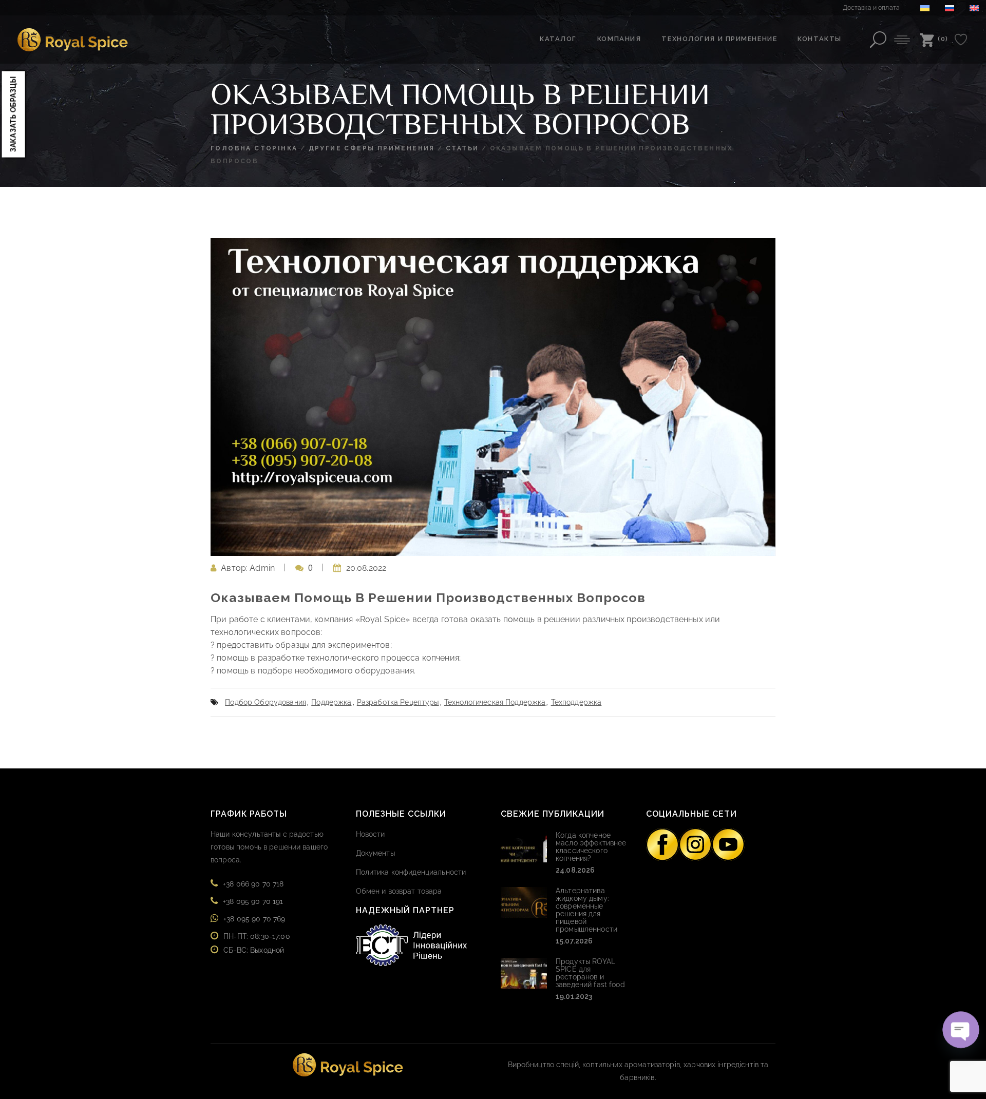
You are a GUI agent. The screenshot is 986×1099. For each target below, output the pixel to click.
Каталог (558, 39)
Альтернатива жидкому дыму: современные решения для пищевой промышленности (586, 909)
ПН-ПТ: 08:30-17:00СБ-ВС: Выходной (256, 943)
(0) (943, 39)
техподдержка (576, 702)
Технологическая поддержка (495, 702)
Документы (375, 853)
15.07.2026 (574, 941)
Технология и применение (719, 39)
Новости (370, 834)
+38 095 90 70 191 (253, 901)
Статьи (462, 148)
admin (262, 568)
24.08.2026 (575, 870)
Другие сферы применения (372, 148)
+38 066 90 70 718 (253, 884)
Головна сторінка (254, 148)
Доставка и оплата (871, 7)
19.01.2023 (574, 996)
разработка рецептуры (398, 702)
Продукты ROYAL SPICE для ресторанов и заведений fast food (590, 973)
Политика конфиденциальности (411, 872)
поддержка (331, 702)
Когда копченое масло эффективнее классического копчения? (591, 846)
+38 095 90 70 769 (254, 919)
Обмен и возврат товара (399, 891)
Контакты (819, 39)
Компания (619, 39)
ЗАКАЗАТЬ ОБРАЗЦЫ (13, 114)
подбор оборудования (265, 702)
